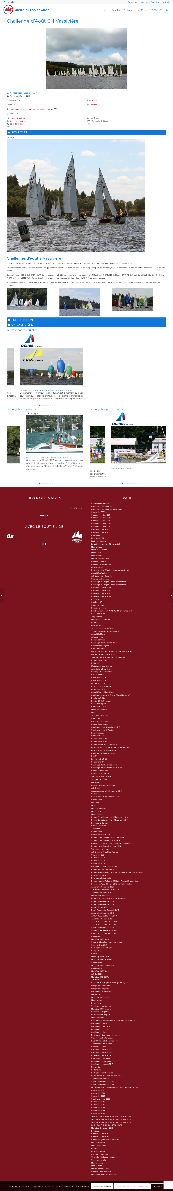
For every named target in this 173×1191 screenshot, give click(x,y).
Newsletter (144, 2)
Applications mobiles (100, 721)
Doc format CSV (98, 698)
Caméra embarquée (100, 579)
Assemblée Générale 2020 (102, 893)
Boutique (95, 1131)
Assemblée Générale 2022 (102, 1081)
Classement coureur (99, 1134)
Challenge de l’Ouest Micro (102, 753)
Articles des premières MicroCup (105, 890)
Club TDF (95, 599)
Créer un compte (98, 1160)
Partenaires (155, 2)
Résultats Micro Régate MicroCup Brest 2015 (110, 570)
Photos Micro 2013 (99, 739)
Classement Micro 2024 (101, 1049)
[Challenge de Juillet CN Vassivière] (2, 595)
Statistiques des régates (101, 666)
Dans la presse (97, 733)
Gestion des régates (100, 1012)
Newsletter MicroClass (100, 834)
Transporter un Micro (100, 849)
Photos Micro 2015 (99, 660)
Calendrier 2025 (98, 858)
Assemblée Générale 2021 (102, 887)
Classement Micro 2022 (101, 532)
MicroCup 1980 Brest (100, 997)
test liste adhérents (99, 1154)
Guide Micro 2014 (98, 678)
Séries (93, 712)
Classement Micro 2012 (101, 518)
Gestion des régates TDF (102, 1064)
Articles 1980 (96, 980)
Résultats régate (98, 1151)
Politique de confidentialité (102, 1073)
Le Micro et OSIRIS (99, 759)
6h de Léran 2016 (100, 468)
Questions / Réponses (100, 619)
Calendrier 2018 (98, 1105)
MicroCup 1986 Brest (100, 939)
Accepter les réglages (102, 1186)
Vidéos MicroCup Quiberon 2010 (105, 631)
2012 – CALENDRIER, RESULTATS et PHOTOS (111, 1122)
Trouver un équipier (99, 715)
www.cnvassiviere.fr (19, 118)
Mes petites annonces (100, 895)
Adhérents (165, 2)
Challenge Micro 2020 (100, 1099)
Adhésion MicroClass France (103, 576)
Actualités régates (99, 573)
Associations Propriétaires (102, 669)
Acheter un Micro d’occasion (103, 785)
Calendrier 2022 (98, 1093)
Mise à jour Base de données (103, 1174)
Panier (94, 1148)
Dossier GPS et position (101, 701)
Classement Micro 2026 (101, 1055)
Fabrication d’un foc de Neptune (105, 1035)
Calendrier (95, 794)
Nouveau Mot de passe (101, 564)
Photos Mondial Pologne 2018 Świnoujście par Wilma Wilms (117, 872)
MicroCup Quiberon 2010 (102, 1128)
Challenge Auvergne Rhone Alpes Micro (108, 582)
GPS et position (97, 675)
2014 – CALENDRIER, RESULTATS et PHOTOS (111, 1116)
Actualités (95, 829)
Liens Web (95, 782)
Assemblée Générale (100, 1079)
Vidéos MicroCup (98, 826)
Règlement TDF (98, 762)
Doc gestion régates (100, 988)
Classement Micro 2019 (101, 527)
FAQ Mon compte (98, 541)
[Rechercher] (166, 10)
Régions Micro (97, 625)
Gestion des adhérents (101, 991)
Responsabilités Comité (101, 878)
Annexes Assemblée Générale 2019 (106, 791)
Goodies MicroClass (99, 771)
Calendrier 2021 (98, 1096)
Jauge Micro (96, 617)
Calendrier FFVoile (99, 512)
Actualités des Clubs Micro (102, 692)
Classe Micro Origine (100, 646)
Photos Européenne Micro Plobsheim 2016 (109, 817)
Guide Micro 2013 (98, 707)
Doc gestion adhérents (101, 985)
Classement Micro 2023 (101, 1047)
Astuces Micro (97, 637)
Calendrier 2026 (98, 863)
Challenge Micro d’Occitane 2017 (105, 727)
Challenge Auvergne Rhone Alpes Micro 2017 (110, 695)
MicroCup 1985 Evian (100, 957)
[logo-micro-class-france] (26, 10)
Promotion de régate (100, 773)
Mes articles (96, 994)
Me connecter (97, 1163)
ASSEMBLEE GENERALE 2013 (104, 930)
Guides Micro (96, 800)
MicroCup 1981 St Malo (100, 977)
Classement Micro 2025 (101, 1052)
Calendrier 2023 (98, 1090)
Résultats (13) (95, 100)
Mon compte (96, 555)
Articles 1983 (96, 962)
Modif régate (96, 1000)
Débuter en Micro (98, 608)
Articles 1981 (96, 974)
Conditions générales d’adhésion (105, 1139)
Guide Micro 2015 (98, 681)
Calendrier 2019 (98, 1102)
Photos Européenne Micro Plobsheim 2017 (109, 820)
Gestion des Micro (99, 1032)
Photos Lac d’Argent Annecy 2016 (106, 846)
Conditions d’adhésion (100, 1058)
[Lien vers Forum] (12, 2)
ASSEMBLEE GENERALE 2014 (104, 925)
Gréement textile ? (99, 945)
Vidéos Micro (96, 832)
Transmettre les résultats (101, 776)
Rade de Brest (97, 567)
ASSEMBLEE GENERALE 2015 (104, 922)
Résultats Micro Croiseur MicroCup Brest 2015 (110, 747)
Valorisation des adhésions (102, 628)
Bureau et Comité (99, 640)
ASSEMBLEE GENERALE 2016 (104, 916)
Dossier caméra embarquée (103, 654)
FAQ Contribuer (98, 614)
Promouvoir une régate (101, 686)
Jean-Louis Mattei (17, 121)
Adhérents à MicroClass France (104, 852)
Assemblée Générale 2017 (102, 907)
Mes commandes (98, 1145)
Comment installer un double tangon (107, 942)
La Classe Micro (98, 683)
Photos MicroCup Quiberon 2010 (105, 744)
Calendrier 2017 (98, 1108)
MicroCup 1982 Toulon (100, 971)
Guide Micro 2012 (98, 736)
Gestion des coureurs (100, 1029)
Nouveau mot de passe (101, 1171)
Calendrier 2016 (98, 1111)
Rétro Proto (96, 1003)
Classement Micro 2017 (101, 596)
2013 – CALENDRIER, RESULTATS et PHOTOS (111, 1119)
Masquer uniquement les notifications (132, 1186)
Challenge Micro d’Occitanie (103, 730)
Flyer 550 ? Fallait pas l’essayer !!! (106, 1041)
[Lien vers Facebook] (4, 2)
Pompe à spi (96, 951)
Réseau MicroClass (99, 689)
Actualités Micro (98, 634)
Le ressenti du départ (100, 1015)
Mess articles (96, 547)
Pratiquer (95, 663)
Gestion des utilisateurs (101, 1006)
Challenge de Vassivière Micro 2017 (106, 768)
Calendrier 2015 (98, 1113)
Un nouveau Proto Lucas (102, 1038)
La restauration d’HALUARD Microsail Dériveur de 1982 (115, 1087)
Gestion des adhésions (101, 1061)
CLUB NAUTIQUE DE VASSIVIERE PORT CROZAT (32, 109)
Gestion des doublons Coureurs (104, 866)
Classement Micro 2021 (101, 529)
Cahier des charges (99, 724)
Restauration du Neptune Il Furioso (106, 1076)
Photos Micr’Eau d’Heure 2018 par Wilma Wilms (111, 884)
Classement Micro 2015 (101, 593)
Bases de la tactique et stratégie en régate (109, 983)
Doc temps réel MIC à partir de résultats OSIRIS (111, 651)
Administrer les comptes (101, 506)
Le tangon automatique (101, 948)
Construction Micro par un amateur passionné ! (111, 843)
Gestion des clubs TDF (101, 1026)
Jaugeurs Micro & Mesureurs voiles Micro (108, 657)
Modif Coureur (97, 814)
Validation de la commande (103, 1157)
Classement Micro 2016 (101, 521)
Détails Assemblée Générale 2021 (105, 797)
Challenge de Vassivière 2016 (104, 643)
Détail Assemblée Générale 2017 (105, 910)
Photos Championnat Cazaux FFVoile (107, 837)
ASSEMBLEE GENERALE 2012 (104, 933)
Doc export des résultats (101, 672)
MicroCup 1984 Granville (101, 959)
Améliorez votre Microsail (102, 1044)
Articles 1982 (96, 968)
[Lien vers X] (8, 2)
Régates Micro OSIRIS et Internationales (108, 898)
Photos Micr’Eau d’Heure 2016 (104, 869)
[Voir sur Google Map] (8, 127)
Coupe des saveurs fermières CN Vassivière (34, 390)
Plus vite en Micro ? (99, 875)
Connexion (95, 535)
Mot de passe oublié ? (100, 558)
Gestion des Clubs (99, 1023)
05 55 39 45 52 (16, 124)
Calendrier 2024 (98, 855)
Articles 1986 (96, 936)
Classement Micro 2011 (101, 515)
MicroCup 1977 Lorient (101, 1009)
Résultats (93, 105)
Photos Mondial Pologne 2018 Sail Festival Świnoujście (114, 881)
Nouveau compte (98, 561)
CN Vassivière (22, 324)
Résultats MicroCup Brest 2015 (104, 750)
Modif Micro (96, 553)
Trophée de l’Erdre (99, 779)
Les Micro (95, 803)
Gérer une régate (98, 704)
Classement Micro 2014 (101, 590)
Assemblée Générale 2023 (102, 1084)
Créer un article (98, 649)
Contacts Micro (97, 605)
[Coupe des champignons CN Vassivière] (171, 595)
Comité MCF (96, 602)
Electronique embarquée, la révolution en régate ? (113, 1020)
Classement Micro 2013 (101, 587)
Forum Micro (132, 2)
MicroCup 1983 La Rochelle (102, 965)
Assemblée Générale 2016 (102, 913)
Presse (94, 954)
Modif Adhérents (98, 808)
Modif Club (96, 811)
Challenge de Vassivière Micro (104, 765)
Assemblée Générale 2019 (102, 901)
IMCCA (94, 756)
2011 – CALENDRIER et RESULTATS (106, 1125)
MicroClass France (99, 550)
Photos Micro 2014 (99, 741)
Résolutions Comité (99, 823)
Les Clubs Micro (98, 1142)
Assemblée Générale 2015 (102, 919)
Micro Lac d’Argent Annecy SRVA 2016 (30, 458)
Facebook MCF (97, 538)
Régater (94, 622)
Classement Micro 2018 (101, 524)
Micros (94, 805)
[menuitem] (133, 2)
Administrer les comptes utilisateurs (106, 509)
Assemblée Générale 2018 (102, 904)
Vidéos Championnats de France (105, 840)
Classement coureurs (100, 1137)
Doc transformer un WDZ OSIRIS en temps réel (111, 611)
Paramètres (157, 1186)
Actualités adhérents (100, 503)
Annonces (95, 718)
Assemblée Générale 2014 (102, 927)
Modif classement (98, 1017)
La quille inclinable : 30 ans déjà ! (105, 544)
